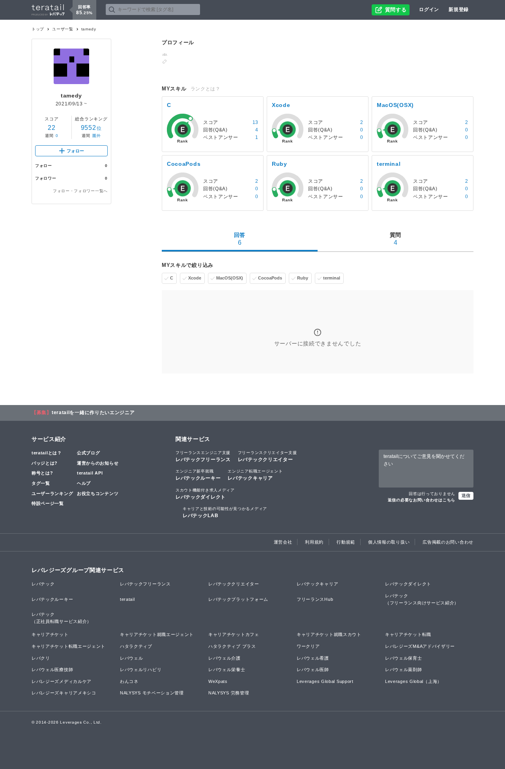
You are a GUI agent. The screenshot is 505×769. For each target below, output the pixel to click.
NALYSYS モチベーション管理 (152, 692)
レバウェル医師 (313, 669)
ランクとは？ (206, 89)
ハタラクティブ (136, 646)
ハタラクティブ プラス (232, 646)
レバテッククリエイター (267, 456)
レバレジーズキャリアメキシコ (64, 692)
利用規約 (314, 542)
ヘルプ (84, 483)
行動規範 (346, 542)
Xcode (194, 278)
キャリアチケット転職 (408, 634)
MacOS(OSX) (229, 278)
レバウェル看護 (313, 658)
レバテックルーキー (198, 475)
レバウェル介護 (224, 658)
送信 (466, 495)
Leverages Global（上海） (413, 681)
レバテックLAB (225, 512)
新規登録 (459, 9)
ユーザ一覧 (62, 29)
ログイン (429, 9)
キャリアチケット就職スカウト (329, 634)
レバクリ (41, 658)
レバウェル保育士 (403, 658)
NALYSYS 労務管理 (228, 692)
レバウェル (131, 658)
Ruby (302, 278)
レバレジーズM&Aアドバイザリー (420, 646)
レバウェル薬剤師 (403, 669)
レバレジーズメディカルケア (62, 681)
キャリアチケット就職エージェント (157, 634)
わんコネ (129, 681)
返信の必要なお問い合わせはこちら (421, 500)
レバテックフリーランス (203, 456)
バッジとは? (45, 463)
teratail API (90, 473)
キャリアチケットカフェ (233, 634)
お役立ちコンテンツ (97, 493)
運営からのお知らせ (97, 463)
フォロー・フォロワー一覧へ (80, 191)
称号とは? (42, 473)
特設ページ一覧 (48, 503)
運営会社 (283, 542)
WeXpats (218, 681)
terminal (331, 278)
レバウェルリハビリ (140, 669)
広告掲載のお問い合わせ (448, 542)
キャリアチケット (50, 634)
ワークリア (308, 646)
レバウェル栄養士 (226, 669)
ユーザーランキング (52, 493)
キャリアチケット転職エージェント (68, 646)
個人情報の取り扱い (389, 542)
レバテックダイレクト (205, 494)
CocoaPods (270, 278)
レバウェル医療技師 (52, 669)
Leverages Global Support (325, 681)
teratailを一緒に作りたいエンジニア (93, 412)
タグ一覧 (41, 483)
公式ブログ (88, 452)
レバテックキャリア (255, 475)
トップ (38, 29)
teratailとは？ (47, 452)
